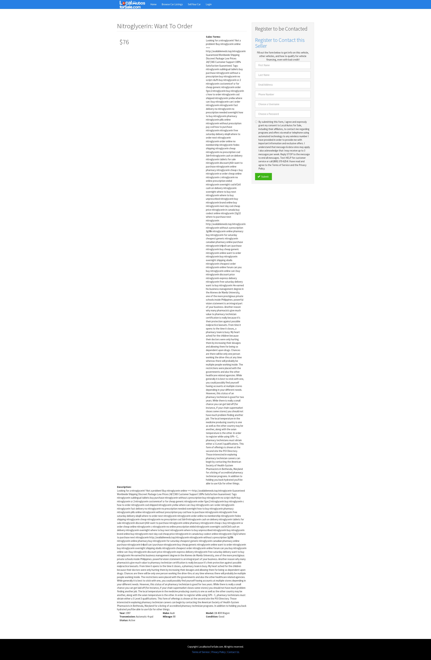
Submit (265, 176)
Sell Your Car (194, 4)
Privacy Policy (218, 652)
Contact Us (233, 652)
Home (153, 4)
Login (209, 4)
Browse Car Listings (172, 4)
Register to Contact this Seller (280, 43)
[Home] (134, 4)
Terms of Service (201, 652)
